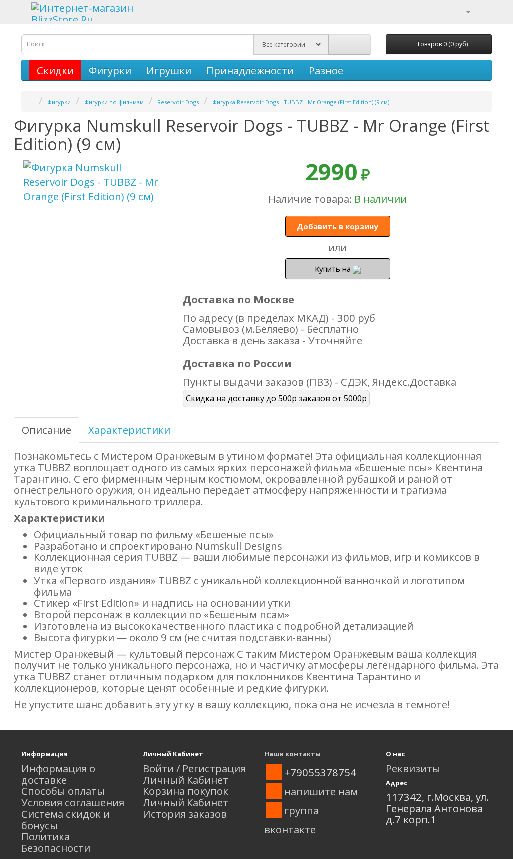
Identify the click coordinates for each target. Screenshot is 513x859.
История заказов (185, 814)
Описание (46, 430)
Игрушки (168, 70)
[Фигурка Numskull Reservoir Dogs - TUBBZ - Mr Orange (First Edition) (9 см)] (94, 182)
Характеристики (129, 430)
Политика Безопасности (55, 842)
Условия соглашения (72, 802)
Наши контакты (292, 753)
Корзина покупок (185, 791)
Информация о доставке (58, 774)
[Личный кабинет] (462, 11)
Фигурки (110, 70)
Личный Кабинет (185, 780)
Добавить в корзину (337, 226)
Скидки (55, 70)
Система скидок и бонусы (65, 819)
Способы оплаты (63, 791)
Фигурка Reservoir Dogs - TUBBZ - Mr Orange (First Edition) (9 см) (300, 102)
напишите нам (321, 791)
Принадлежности (250, 70)
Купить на (334, 269)
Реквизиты (413, 768)
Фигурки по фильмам (114, 102)
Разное (326, 70)
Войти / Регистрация (194, 768)
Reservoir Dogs (178, 102)
